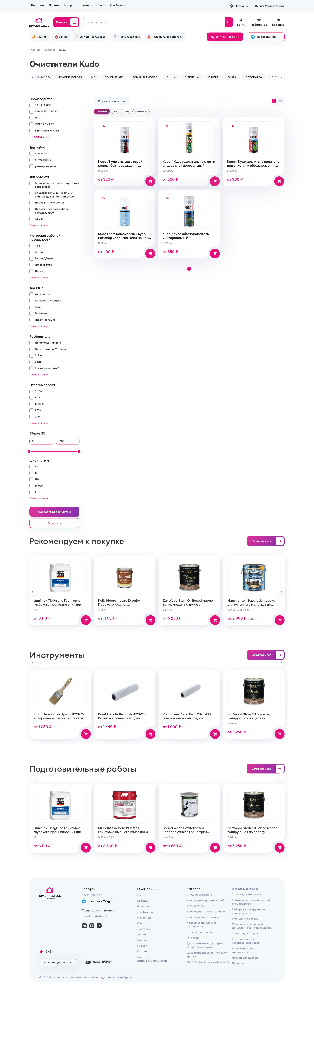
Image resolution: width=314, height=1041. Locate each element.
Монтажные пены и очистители (208, 962)
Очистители (102, 111)
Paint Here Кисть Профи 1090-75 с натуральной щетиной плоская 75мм (59, 718)
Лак (115, 111)
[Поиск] (229, 22)
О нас (101, 5)
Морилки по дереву (245, 918)
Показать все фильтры (54, 512)
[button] (31, 77)
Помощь (142, 940)
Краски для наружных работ (206, 911)
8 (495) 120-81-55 (92, 895)
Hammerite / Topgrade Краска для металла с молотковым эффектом (251, 604)
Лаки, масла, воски (200, 932)
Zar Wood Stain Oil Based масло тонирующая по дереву (188, 602)
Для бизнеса (118, 5)
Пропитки (238, 963)
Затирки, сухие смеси (246, 894)
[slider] (29, 451)
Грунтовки (193, 937)
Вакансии (143, 906)
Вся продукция (141, 111)
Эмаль (126, 111)
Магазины (144, 917)
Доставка (37, 5)
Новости (143, 945)
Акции (141, 934)
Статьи (142, 951)
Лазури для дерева (245, 957)
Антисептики (195, 906)
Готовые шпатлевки (245, 888)
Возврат (69, 5)
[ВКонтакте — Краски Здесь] (84, 925)
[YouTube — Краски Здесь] (99, 925)
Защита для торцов (245, 933)
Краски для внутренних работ (207, 900)
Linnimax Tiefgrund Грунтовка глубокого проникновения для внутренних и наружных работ (58, 604)
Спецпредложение (199, 894)
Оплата (54, 5)
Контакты (86, 5)
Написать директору (58, 962)
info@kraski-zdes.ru (94, 916)
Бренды (142, 900)
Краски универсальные (203, 917)
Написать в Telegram (101, 901)
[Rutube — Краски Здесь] (91, 925)
